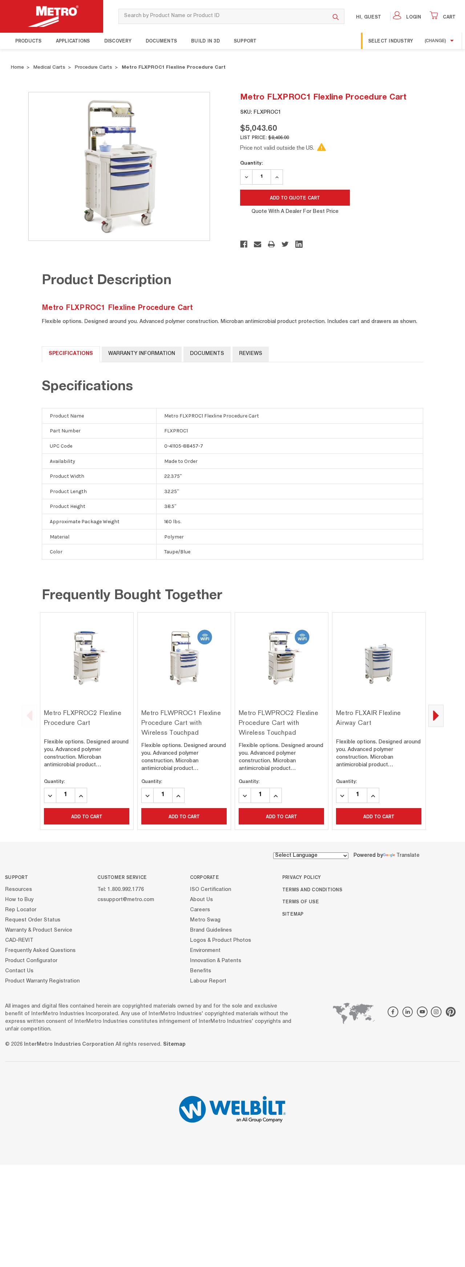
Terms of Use (300, 901)
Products (28, 41)
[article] (87, 721)
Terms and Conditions (312, 889)
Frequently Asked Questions (40, 950)
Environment (205, 950)
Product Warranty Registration (42, 981)
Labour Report (208, 981)
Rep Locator (20, 909)
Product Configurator (31, 960)
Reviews (250, 353)
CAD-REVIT (19, 940)
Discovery (118, 41)
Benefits (200, 970)
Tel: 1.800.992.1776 (120, 889)
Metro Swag (205, 920)
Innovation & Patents (215, 960)
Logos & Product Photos (220, 940)
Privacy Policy (301, 877)
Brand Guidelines (211, 930)
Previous (29, 716)
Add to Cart (86, 816)
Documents (161, 41)
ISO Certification (210, 889)
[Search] (335, 16)
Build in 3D (205, 41)
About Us (201, 899)
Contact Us (19, 970)
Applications (73, 41)
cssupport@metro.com (125, 899)
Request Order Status (32, 920)
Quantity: (251, 163)
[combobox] (222, 16)
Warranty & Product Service (38, 930)
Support (245, 41)
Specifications (71, 353)
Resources (18, 889)
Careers (200, 909)
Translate (408, 855)
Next (436, 716)
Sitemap (293, 914)
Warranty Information (141, 353)
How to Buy (19, 899)
